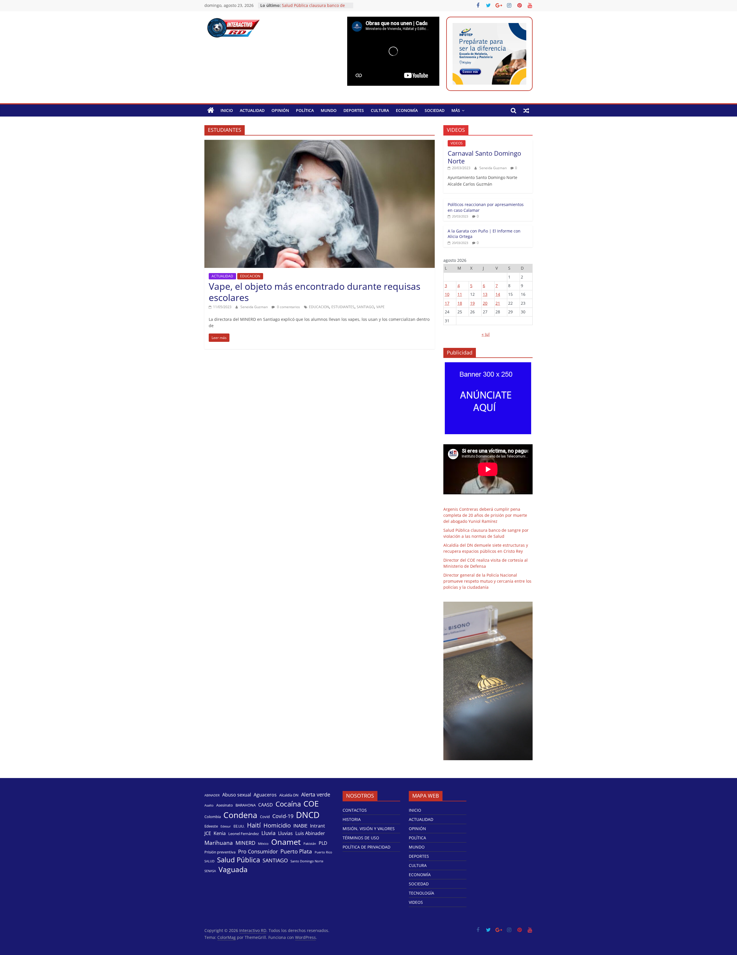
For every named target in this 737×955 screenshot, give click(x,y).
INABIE (300, 826)
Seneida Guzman (254, 306)
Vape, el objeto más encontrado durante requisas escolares (314, 291)
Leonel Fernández (243, 833)
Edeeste (211, 826)
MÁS (455, 110)
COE (311, 803)
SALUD (209, 861)
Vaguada (233, 869)
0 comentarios (288, 306)
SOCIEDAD (435, 110)
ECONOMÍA (407, 110)
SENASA (210, 871)
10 (447, 294)
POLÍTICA (305, 110)
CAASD (265, 805)
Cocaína (288, 804)
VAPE (380, 306)
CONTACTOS (355, 810)
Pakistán (309, 844)
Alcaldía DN (289, 795)
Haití (254, 825)
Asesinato (224, 805)
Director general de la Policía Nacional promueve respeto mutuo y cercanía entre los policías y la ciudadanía (487, 581)
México (263, 844)
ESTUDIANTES (342, 306)
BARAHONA (245, 805)
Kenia (220, 833)
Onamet (286, 842)
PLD (323, 843)
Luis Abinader (310, 833)
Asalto (209, 805)
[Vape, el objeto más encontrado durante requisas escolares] (319, 143)
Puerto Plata (296, 851)
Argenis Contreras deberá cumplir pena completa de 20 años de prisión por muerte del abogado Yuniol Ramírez (485, 515)
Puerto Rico (323, 852)
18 (459, 303)
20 (485, 303)
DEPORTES (353, 110)
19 (472, 303)
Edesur (226, 826)
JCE (207, 833)
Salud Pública (238, 859)
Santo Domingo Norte (306, 861)
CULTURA (380, 110)
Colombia (212, 816)
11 (459, 294)
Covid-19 (282, 816)
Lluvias (285, 833)
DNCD (308, 815)
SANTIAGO (365, 306)
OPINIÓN (280, 110)
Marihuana (218, 843)
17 (447, 303)
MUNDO (329, 110)
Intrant (317, 826)
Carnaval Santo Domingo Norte (484, 157)
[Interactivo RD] (210, 110)
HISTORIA (352, 819)
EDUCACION (250, 276)
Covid (265, 816)
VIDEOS (457, 143)
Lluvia (268, 833)
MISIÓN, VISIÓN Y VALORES (369, 828)
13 (485, 294)
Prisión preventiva (219, 852)
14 (497, 294)
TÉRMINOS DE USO (361, 837)
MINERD (245, 842)
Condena (240, 814)
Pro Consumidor (258, 851)
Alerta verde (315, 794)
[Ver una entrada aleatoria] (526, 110)
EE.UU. (238, 826)
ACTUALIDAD (252, 110)
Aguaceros (265, 795)
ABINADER (212, 795)
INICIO (227, 110)
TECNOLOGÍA (421, 893)
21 (497, 303)
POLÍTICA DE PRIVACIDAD (366, 847)
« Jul (486, 334)
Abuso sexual (236, 795)
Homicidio (277, 825)
